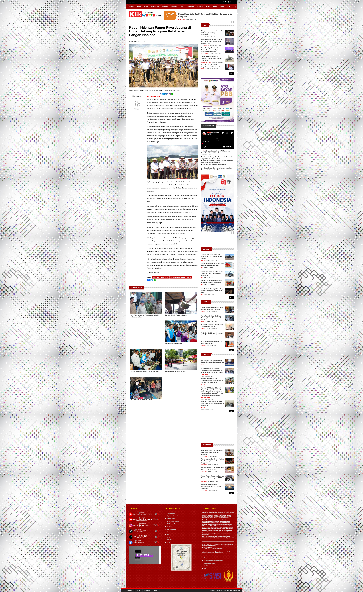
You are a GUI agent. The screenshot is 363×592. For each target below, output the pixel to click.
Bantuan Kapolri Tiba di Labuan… (176, 315)
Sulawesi (200, 7)
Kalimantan (190, 7)
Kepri (202, 364)
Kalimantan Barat (206, 62)
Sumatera (174, 7)
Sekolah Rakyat (171, 518)
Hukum (203, 384)
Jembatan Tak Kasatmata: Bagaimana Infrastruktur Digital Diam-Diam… (211, 486)
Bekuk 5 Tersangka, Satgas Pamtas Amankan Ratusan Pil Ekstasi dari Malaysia (216, 169)
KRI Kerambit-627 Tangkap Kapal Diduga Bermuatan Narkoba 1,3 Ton (212, 361)
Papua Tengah (205, 397)
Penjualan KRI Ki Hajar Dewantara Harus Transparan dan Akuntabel (212, 334)
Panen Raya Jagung (177, 277)
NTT (202, 267)
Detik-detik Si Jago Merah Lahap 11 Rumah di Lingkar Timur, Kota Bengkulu (216, 158)
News (139, 7)
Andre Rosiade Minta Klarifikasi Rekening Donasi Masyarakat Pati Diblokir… (212, 318)
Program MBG (171, 513)
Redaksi (206, 558)
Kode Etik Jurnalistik (209, 563)
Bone (189, 277)
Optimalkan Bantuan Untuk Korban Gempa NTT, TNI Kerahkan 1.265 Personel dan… (212, 273)
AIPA (168, 537)
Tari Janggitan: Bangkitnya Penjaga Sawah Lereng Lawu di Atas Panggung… (212, 461)
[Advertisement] (217, 240)
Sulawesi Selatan (153, 96)
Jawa (181, 7)
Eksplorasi (204, 456)
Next (234, 22)
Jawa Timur (204, 374)
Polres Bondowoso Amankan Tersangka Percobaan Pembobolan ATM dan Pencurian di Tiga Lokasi (212, 370)
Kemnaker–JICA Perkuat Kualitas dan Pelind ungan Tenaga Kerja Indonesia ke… (211, 41)
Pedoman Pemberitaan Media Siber (213, 560)
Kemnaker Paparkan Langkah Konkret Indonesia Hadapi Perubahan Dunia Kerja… (210, 50)
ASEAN (169, 532)
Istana (146, 7)
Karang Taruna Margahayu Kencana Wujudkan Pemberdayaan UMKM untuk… (212, 478)
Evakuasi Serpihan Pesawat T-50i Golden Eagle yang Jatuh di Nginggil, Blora (217, 161)
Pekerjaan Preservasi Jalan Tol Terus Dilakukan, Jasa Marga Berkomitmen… (213, 33)
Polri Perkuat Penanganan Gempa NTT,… (143, 399)
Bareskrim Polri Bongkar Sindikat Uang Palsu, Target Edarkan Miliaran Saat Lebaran (212, 403)
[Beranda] (145, 14)
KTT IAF (169, 542)
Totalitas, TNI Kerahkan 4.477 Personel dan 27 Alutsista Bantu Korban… (211, 256)
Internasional (155, 7)
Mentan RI (164, 277)
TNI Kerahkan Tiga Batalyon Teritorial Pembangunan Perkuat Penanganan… (211, 58)
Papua (215, 7)
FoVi (228, 7)
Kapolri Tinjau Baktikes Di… (174, 343)
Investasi (169, 526)
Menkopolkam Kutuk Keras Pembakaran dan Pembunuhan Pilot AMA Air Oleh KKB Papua (212, 380)
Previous (232, 22)
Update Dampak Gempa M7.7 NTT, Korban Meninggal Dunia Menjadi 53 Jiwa (212, 290)
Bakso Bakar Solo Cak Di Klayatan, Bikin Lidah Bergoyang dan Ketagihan (212, 452)
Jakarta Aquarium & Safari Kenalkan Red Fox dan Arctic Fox (212, 468)
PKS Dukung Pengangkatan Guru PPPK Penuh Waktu (211, 342)
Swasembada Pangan (173, 521)
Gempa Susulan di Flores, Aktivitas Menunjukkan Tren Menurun (212, 264)
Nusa (222, 7)
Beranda (131, 7)
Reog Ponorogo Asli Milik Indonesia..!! (215, 164)
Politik (203, 345)
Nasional (165, 7)
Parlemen (203, 311)
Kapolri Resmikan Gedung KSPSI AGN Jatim (144, 371)
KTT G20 (169, 540)
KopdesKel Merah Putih (173, 516)
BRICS (169, 534)
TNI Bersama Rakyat (172, 524)
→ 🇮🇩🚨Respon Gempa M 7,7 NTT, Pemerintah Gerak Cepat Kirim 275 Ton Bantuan (215, 152)
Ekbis (202, 36)
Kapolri (156, 277)
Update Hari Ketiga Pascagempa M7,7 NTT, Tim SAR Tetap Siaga (211, 281)
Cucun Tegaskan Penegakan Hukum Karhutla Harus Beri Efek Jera (212, 308)
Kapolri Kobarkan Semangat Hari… (176, 371)
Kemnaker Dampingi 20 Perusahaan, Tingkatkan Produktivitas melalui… (212, 66)
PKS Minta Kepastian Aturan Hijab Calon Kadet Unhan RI (212, 325)
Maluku (208, 7)
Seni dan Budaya (171, 529)
